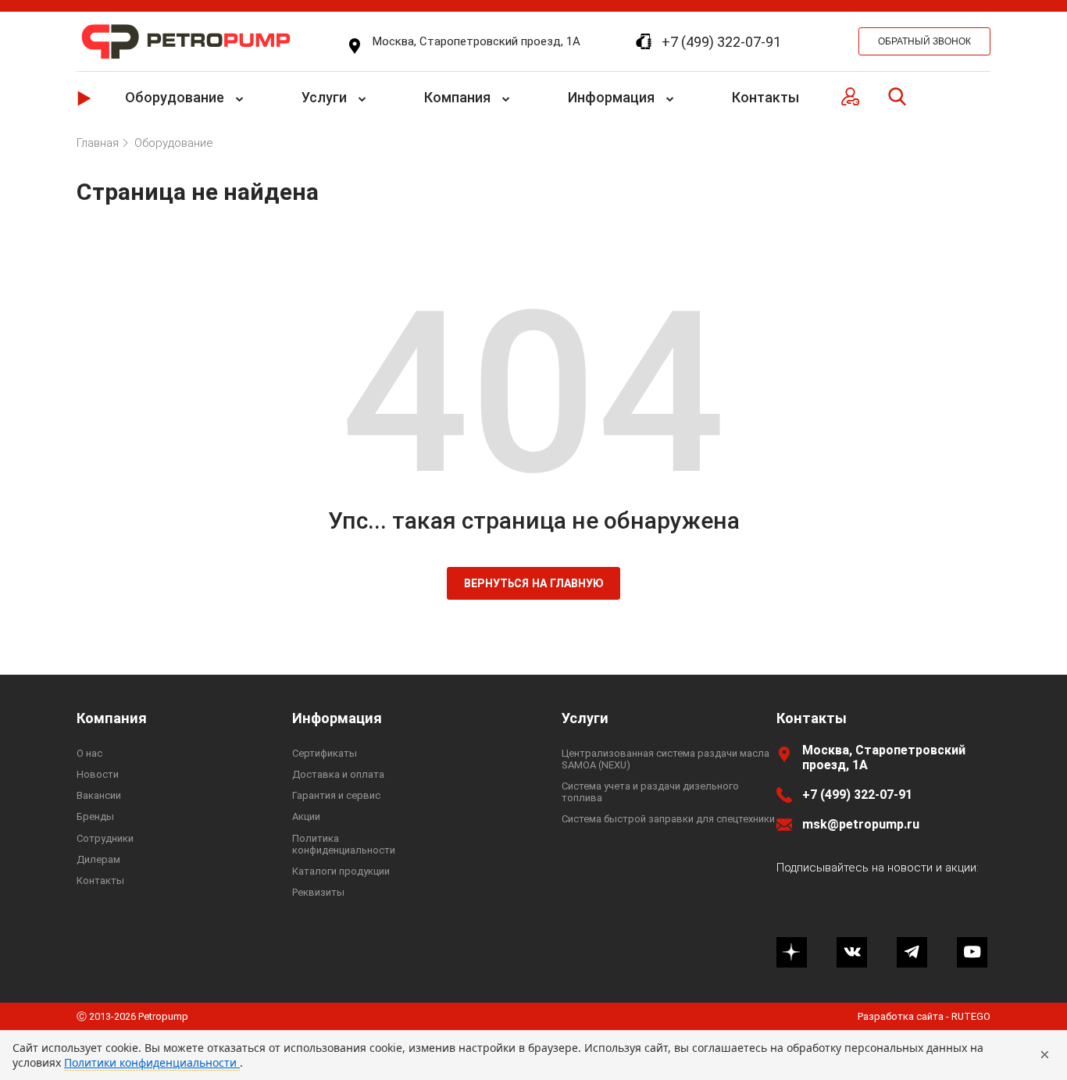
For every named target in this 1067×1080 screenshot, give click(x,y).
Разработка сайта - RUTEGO (924, 1016)
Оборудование (174, 97)
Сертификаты (324, 753)
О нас (89, 753)
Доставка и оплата (338, 774)
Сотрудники (105, 838)
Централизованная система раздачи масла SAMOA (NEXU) (665, 759)
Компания (457, 97)
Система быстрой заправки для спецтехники (668, 819)
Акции (306, 816)
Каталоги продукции (341, 871)
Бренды (95, 816)
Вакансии (99, 795)
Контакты (765, 97)
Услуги (324, 97)
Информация (611, 97)
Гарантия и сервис (336, 795)
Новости (98, 774)
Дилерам (98, 859)
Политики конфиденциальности (152, 1062)
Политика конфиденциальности (343, 844)
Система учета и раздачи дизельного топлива (650, 792)
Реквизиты (318, 892)
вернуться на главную (534, 583)
